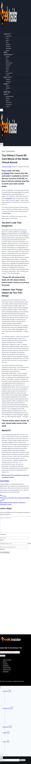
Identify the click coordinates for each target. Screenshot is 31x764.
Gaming (7, 40)
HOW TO (7, 85)
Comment (3, 534)
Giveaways (8, 79)
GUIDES (5, 732)
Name (1, 540)
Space (7, 71)
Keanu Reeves (9, 477)
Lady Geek (8, 44)
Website (2, 549)
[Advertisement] (15, 576)
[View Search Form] (1, 110)
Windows (7, 56)
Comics (7, 38)
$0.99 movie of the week (9, 475)
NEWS (5, 52)
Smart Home (8, 64)
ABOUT (4, 741)
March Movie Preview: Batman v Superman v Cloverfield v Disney (13, 502)
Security (7, 66)
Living (7, 42)
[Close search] (1, 757)
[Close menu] (0, 687)
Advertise (8, 98)
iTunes (6, 173)
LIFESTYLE (5, 691)
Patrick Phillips (7, 166)
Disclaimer (6, 665)
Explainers (8, 87)
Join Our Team (9, 104)
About (4, 661)
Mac (7, 58)
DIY (6, 89)
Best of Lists (8, 81)
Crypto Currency (9, 73)
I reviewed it (8, 198)
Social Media (8, 48)
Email (29, 543)
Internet (7, 68)
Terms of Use (7, 669)
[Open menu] (1, 144)
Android (7, 60)
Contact (7, 100)
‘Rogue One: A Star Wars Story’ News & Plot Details (15, 497)
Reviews (7, 75)
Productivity (8, 46)
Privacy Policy (9, 102)
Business (7, 50)
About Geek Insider (9, 96)
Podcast (7, 106)
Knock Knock (7, 213)
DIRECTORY (7, 92)
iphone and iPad (9, 62)
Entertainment (8, 36)
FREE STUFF (6, 727)
